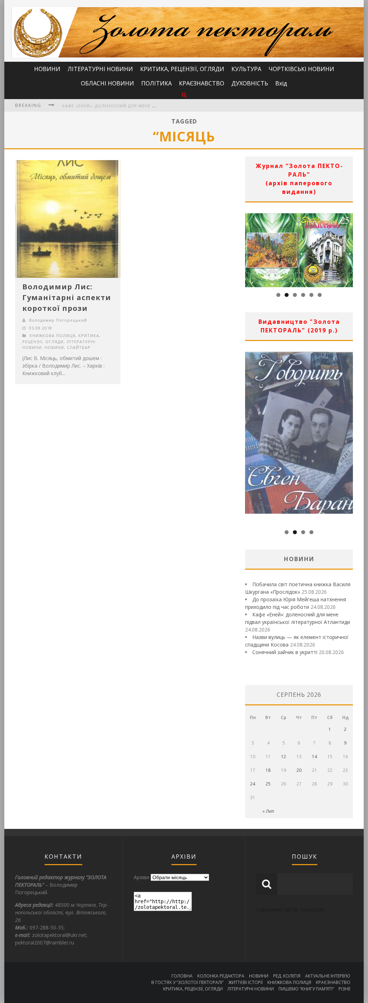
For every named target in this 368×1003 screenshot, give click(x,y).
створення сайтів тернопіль (290, 909)
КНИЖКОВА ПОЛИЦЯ (52, 335)
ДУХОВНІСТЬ (249, 83)
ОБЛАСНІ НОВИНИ (107, 83)
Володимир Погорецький (58, 320)
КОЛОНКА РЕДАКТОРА (220, 976)
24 (252, 784)
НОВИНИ (47, 69)
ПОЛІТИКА (156, 83)
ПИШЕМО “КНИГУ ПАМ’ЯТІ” (306, 989)
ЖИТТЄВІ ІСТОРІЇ (245, 982)
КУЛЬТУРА (246, 69)
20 (299, 770)
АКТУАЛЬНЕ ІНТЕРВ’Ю (327, 976)
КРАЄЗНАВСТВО (201, 83)
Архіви (141, 877)
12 (283, 757)
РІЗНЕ (344, 989)
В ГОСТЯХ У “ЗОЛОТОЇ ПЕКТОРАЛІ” (187, 982)
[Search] (184, 94)
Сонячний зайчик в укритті (284, 652)
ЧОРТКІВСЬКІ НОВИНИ (301, 69)
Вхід (281, 83)
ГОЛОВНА (182, 976)
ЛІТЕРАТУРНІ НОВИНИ (100, 69)
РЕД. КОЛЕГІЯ (286, 976)
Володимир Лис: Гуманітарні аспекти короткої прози (66, 297)
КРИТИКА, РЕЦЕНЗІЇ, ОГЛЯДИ (182, 69)
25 (268, 784)
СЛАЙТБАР (79, 347)
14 (314, 757)
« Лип (268, 811)
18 (268, 770)
